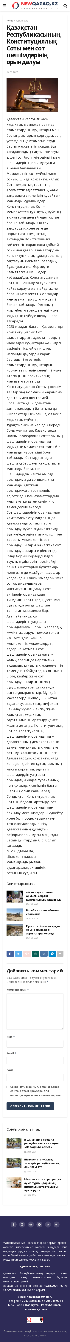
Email (11, 1053)
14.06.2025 (12, 72)
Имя (11, 1036)
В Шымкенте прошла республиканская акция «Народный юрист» (41, 1143)
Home (10, 20)
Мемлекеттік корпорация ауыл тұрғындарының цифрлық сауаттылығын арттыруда (42, 1184)
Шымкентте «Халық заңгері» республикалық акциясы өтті (41, 1163)
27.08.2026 (33, 904)
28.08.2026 (31, 1152)
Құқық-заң (22, 20)
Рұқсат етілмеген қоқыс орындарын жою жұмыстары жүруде (43, 929)
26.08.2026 (33, 918)
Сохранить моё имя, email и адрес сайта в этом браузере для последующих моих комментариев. (35, 1091)
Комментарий (18, 989)
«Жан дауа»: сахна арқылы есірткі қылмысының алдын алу (43, 896)
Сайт (10, 1070)
